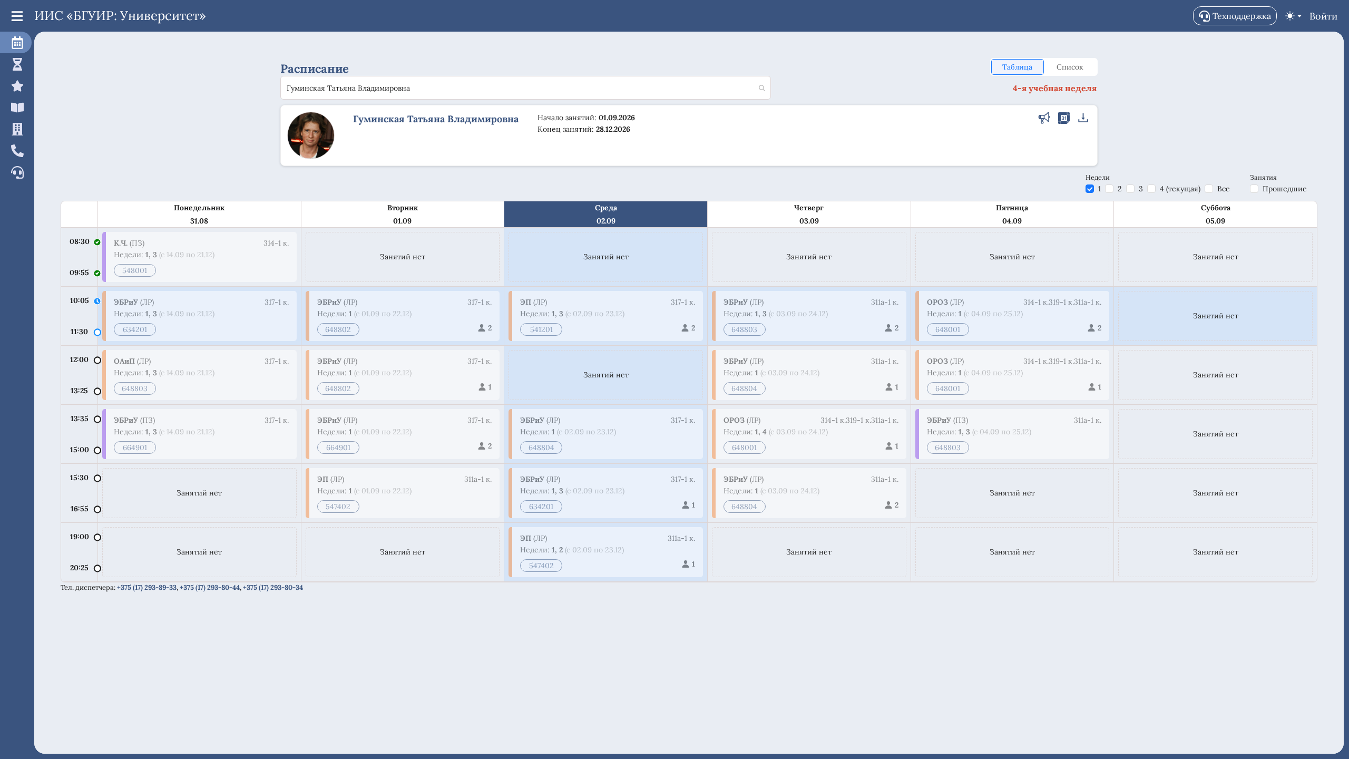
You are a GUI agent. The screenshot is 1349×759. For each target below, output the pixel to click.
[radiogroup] (1044, 67)
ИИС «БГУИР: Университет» (120, 15)
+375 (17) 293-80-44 (210, 587)
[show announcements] (1044, 119)
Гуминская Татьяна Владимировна (436, 119)
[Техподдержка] (16, 172)
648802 (338, 329)
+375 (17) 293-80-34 (273, 587)
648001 (744, 447)
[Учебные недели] (16, 64)
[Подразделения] (16, 129)
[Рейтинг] (16, 85)
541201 (541, 329)
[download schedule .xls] (1083, 119)
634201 (135, 329)
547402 (338, 506)
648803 (135, 388)
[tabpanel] (689, 391)
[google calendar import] (1063, 119)
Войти (1323, 16)
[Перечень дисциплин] (16, 107)
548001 (134, 270)
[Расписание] (16, 42)
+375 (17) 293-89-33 (147, 587)
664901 (135, 447)
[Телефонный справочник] (16, 150)
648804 (541, 447)
